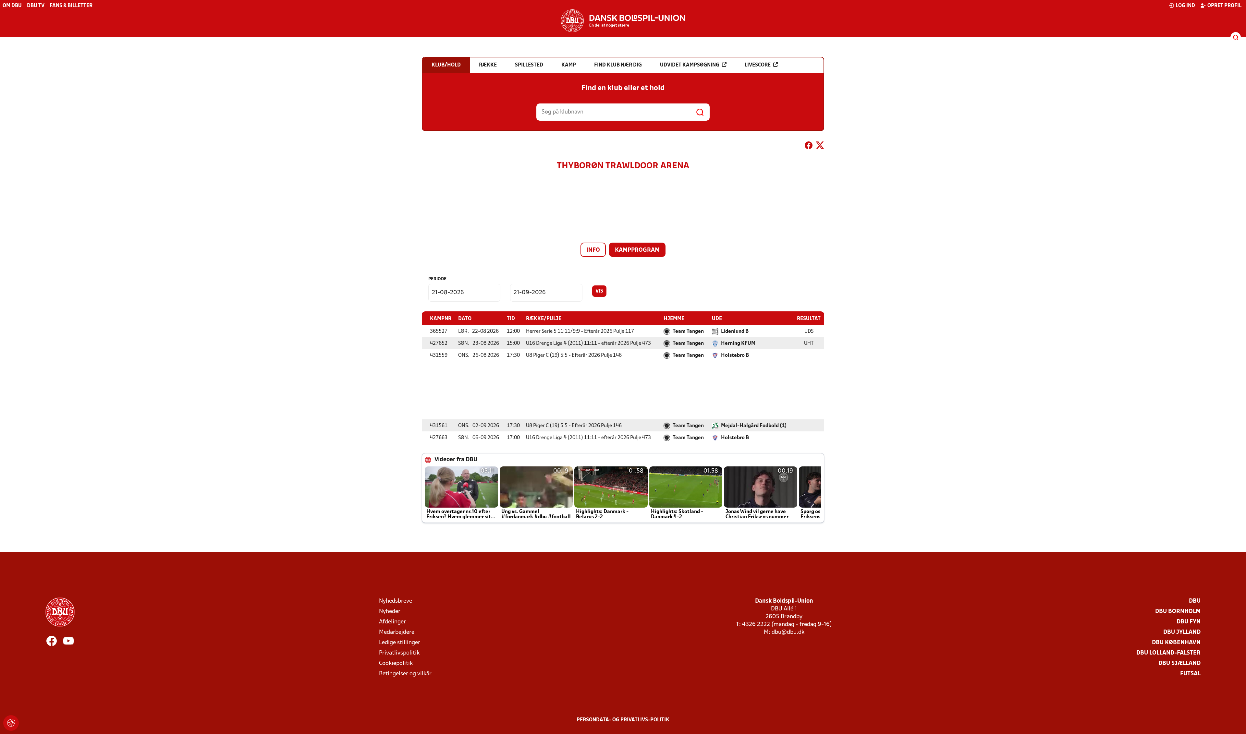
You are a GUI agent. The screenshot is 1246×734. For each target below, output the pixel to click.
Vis (599, 291)
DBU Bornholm (1178, 611)
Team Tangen (688, 331)
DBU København (1176, 642)
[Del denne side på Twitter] (820, 146)
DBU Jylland (1182, 632)
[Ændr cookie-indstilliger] (11, 723)
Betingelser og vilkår (405, 674)
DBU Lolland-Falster (1168, 653)
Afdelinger (392, 622)
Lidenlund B (735, 331)
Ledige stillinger (399, 642)
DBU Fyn (1189, 622)
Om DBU (12, 6)
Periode (437, 279)
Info (593, 250)
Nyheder (389, 611)
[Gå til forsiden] (623, 20)
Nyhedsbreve (395, 601)
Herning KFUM (738, 343)
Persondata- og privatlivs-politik (623, 720)
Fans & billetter (71, 6)
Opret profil (1224, 6)
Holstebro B (735, 355)
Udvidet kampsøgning (689, 65)
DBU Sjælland (1179, 663)
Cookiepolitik (396, 663)
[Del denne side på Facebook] (808, 146)
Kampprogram (637, 250)
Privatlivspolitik (399, 653)
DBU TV (35, 6)
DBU (1195, 601)
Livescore (758, 65)
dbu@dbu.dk (788, 632)
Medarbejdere (396, 632)
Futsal (1190, 674)
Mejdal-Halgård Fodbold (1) (754, 426)
